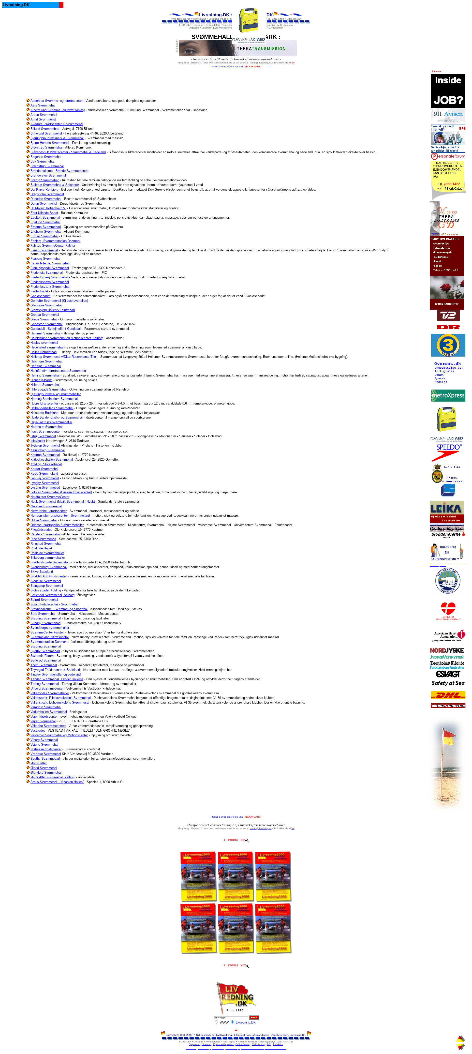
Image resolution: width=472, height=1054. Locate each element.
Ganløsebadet (40, 296)
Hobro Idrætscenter (44, 403)
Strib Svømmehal (42, 614)
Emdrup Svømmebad (45, 227)
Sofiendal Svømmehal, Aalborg (52, 595)
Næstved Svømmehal (46, 506)
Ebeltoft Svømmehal (45, 217)
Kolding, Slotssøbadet (46, 464)
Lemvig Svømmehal (44, 478)
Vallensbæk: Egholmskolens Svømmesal (59, 702)
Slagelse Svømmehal (45, 581)
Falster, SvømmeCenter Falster (52, 245)
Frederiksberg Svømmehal (49, 277)
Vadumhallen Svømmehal (48, 712)
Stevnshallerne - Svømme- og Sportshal (59, 609)
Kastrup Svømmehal (45, 455)
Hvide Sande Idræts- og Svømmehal (56, 417)
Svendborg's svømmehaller (49, 628)
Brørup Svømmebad (44, 180)
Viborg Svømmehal (44, 740)
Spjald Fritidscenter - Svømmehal (54, 604)
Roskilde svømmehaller (47, 553)
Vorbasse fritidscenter (45, 749)
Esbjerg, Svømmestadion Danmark (55, 241)
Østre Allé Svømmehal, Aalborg (52, 777)
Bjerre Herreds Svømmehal (49, 143)
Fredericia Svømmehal (46, 272)
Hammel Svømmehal (45, 333)
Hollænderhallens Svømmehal (51, 408)
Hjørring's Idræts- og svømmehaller (55, 394)
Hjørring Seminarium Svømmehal (54, 399)
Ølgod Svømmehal (43, 768)
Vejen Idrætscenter (44, 716)
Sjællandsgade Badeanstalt (50, 562)
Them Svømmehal (43, 665)
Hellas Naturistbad (43, 352)
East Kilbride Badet (44, 213)
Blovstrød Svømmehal (46, 147)
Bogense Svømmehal (45, 157)
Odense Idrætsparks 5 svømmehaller (57, 525)
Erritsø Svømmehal (44, 236)
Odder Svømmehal (43, 520)
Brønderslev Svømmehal (48, 175)
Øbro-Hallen (38, 763)
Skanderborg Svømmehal (48, 567)
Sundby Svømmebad (45, 623)
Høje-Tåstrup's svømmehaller (51, 422)
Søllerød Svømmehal (45, 660)
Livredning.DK (246, 1022)
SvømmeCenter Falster (47, 632)
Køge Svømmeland (44, 473)
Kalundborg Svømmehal (47, 450)
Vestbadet (37, 730)
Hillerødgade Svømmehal (48, 389)
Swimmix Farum (42, 656)
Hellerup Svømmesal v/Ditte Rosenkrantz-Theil (63, 357)
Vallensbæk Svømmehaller (49, 693)
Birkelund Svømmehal (46, 133)
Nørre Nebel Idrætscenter (48, 511)
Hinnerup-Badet (41, 380)
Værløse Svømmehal (45, 754)
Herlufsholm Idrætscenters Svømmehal (58, 371)
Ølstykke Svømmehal (45, 772)
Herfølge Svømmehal (45, 366)
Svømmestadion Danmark (49, 642)
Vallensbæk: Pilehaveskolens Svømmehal (60, 698)
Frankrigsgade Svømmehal (49, 268)
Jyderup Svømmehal (45, 445)
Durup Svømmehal (43, 203)
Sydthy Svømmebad (45, 651)
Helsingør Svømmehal (46, 361)
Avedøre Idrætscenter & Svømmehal (56, 124)
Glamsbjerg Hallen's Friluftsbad (52, 310)
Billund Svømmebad (44, 129)
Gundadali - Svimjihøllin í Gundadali (56, 329)
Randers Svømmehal (45, 534)
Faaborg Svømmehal (45, 258)
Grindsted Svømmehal (46, 324)
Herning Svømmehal (44, 375)
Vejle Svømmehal (43, 721)
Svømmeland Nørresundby (49, 637)
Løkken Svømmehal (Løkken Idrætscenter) (61, 492)
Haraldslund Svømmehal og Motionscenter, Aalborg (66, 338)
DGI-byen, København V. (48, 208)
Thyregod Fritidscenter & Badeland (55, 670)
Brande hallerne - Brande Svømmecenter (59, 171)
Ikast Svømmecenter (45, 431)
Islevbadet (37, 441)
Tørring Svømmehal (44, 684)
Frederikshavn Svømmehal (49, 282)
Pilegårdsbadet (41, 529)
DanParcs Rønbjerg (44, 189)
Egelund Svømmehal (45, 222)
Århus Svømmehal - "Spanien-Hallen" (57, 782)
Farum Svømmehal (44, 250)
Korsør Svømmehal (44, 469)
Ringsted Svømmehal (45, 543)
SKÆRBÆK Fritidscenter (48, 576)
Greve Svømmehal (44, 319)
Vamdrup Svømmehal (45, 707)
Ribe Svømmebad (43, 539)
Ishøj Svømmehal (43, 436)
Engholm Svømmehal (45, 231)
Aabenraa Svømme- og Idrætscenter (56, 101)
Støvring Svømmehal (45, 618)
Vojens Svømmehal (44, 744)
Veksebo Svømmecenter (48, 726)
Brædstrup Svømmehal (47, 166)
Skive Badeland (41, 571)
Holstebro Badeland (44, 413)
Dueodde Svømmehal (45, 199)
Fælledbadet (39, 291)
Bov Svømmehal (42, 161)
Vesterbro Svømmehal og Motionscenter (59, 735)
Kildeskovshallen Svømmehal (51, 459)
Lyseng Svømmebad (45, 487)
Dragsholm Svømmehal (47, 194)
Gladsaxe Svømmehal (46, 305)
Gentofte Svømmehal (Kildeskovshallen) (59, 300)
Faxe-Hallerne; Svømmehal (49, 263)
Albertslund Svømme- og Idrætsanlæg (57, 110)
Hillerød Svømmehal (44, 385)
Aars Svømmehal (42, 105)
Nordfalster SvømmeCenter (49, 497)
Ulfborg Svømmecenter (46, 688)
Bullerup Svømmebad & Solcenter (54, 185)
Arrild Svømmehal (43, 119)
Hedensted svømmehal (46, 347)
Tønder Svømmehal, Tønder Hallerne (56, 679)
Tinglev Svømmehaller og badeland (55, 674)
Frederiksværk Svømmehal (49, 286)
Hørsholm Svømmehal (46, 427)
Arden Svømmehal (43, 115)
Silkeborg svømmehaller (47, 557)
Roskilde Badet (41, 548)
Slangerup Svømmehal (46, 585)
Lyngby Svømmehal (44, 483)
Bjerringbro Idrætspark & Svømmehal (57, 138)
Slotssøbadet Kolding (45, 590)
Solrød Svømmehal (44, 600)
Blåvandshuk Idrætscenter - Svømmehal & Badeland (68, 152)
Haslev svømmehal (44, 343)
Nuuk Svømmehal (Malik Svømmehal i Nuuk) (62, 501)
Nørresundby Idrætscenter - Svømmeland (60, 515)
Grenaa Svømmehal (44, 314)
